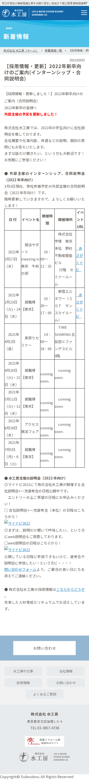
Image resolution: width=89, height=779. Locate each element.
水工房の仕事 (23, 671)
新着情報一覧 (53, 50)
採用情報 (23, 682)
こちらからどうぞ (70, 589)
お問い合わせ (44, 648)
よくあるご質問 (44, 694)
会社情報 (66, 671)
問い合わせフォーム (20, 569)
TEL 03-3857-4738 (44, 727)
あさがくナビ (79, 259)
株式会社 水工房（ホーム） (21, 50)
